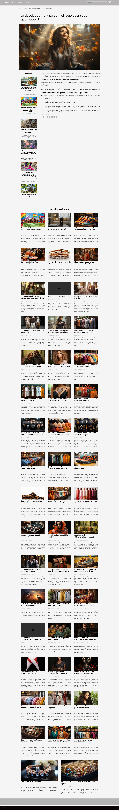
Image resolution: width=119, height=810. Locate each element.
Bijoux (13, 2)
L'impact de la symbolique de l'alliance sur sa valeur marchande (59, 264)
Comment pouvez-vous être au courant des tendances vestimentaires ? (59, 742)
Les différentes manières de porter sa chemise (58, 604)
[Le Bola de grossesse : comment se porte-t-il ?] (59, 664)
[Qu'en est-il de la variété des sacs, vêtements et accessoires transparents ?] (86, 391)
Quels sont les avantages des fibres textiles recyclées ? (29, 131)
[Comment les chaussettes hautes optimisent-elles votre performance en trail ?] (29, 166)
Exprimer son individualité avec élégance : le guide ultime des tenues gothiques (59, 332)
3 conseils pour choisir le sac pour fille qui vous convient (59, 570)
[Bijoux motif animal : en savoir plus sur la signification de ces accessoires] (33, 425)
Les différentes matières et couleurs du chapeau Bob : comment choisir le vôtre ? (58, 435)
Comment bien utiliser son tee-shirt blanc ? (31, 400)
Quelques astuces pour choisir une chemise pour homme (31, 708)
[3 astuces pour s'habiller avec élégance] (59, 698)
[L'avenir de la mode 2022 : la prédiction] (59, 527)
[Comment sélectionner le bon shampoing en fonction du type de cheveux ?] (86, 493)
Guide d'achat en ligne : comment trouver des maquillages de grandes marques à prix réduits (30, 265)
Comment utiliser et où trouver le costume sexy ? (31, 638)
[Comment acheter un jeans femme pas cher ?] (33, 459)
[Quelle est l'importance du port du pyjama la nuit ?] (59, 459)
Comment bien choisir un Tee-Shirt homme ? (84, 741)
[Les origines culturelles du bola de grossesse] (29, 188)
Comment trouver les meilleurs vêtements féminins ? (86, 605)
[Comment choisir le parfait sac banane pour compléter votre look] (33, 288)
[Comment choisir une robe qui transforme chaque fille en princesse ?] (29, 144)
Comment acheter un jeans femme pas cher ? (32, 468)
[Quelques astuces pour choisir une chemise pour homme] (33, 698)
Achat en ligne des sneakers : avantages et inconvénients (85, 229)
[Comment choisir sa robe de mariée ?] (86, 288)
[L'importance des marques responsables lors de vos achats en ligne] (86, 254)
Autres (28, 2)
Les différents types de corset (59, 296)
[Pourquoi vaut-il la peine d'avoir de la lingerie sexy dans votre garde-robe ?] (86, 664)
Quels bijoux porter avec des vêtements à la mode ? (59, 400)
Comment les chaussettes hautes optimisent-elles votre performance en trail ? (29, 175)
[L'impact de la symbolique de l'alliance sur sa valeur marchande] (59, 254)
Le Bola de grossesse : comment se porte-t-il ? (57, 673)
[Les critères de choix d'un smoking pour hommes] (86, 322)
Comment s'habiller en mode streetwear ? (32, 331)
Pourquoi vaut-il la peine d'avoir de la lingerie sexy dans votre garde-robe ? (84, 673)
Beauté (7, 2)
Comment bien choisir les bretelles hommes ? (31, 570)
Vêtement (20, 2)
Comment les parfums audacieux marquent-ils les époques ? (29, 88)
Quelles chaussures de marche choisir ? (83, 468)
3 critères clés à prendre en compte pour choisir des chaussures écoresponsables (85, 571)
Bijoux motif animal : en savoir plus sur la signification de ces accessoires (33, 435)
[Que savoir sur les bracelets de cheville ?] (33, 493)
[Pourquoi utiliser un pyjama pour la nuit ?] (59, 629)
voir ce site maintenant (80, 88)
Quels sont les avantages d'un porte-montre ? (33, 741)
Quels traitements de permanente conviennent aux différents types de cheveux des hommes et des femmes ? (59, 367)
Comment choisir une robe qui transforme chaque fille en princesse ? (29, 153)
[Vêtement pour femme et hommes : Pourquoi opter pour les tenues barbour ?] (33, 356)
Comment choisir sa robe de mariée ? (85, 297)
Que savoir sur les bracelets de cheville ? (32, 502)
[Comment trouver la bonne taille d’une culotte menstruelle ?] (33, 664)
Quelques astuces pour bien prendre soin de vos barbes (85, 638)
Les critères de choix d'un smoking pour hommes (84, 331)
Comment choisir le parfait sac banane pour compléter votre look (32, 298)
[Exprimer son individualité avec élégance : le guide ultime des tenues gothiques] (59, 322)
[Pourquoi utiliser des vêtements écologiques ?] (86, 527)
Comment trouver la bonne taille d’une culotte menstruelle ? (32, 673)
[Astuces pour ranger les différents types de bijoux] (79, 770)
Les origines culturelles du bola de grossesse (29, 195)
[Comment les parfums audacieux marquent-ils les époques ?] (29, 81)
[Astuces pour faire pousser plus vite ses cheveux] (86, 698)
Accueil (20, 8)
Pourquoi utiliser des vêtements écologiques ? (84, 536)
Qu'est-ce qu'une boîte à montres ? (30, 536)
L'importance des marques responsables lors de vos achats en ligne (84, 264)
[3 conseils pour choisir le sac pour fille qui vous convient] (59, 561)
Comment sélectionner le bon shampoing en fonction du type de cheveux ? (86, 503)
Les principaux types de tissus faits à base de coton (86, 365)
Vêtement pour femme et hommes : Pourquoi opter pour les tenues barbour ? (31, 366)
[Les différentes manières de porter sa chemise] (59, 595)
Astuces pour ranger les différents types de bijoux (78, 783)
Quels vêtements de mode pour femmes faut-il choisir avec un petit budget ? (58, 503)
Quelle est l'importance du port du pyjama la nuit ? (58, 468)
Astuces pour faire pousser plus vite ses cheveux (84, 707)
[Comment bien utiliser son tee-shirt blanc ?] (33, 391)
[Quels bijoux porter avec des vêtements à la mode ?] (59, 391)
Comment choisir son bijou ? (32, 782)
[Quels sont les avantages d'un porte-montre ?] (33, 732)
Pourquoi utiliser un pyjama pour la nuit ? (58, 638)
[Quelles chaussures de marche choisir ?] (86, 459)
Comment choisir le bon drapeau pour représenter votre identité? (28, 110)
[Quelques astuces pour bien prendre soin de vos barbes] (86, 629)
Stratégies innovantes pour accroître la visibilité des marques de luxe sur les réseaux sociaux (58, 231)
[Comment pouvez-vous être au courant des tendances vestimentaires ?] (59, 732)
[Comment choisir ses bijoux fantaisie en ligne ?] (86, 425)
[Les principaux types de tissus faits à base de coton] (86, 356)
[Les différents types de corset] (59, 288)
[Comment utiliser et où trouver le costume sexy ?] (33, 629)
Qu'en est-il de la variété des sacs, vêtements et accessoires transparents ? (85, 400)
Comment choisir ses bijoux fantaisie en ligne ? (85, 434)
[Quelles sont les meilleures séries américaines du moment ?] (33, 595)
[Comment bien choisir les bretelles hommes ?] (33, 561)
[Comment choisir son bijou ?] (39, 770)
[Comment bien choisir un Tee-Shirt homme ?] (86, 732)
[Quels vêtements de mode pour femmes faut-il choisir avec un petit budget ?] (59, 493)
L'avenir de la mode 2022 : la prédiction (59, 536)
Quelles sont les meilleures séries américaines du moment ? (31, 605)
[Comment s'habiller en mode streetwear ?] (33, 322)
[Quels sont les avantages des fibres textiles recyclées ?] (29, 123)
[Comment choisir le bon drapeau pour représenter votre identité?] (29, 101)
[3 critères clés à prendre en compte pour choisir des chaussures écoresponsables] (86, 561)
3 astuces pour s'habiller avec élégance (59, 707)
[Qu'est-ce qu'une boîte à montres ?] (33, 527)
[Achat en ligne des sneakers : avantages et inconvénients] (86, 220)
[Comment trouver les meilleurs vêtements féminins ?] (86, 595)
